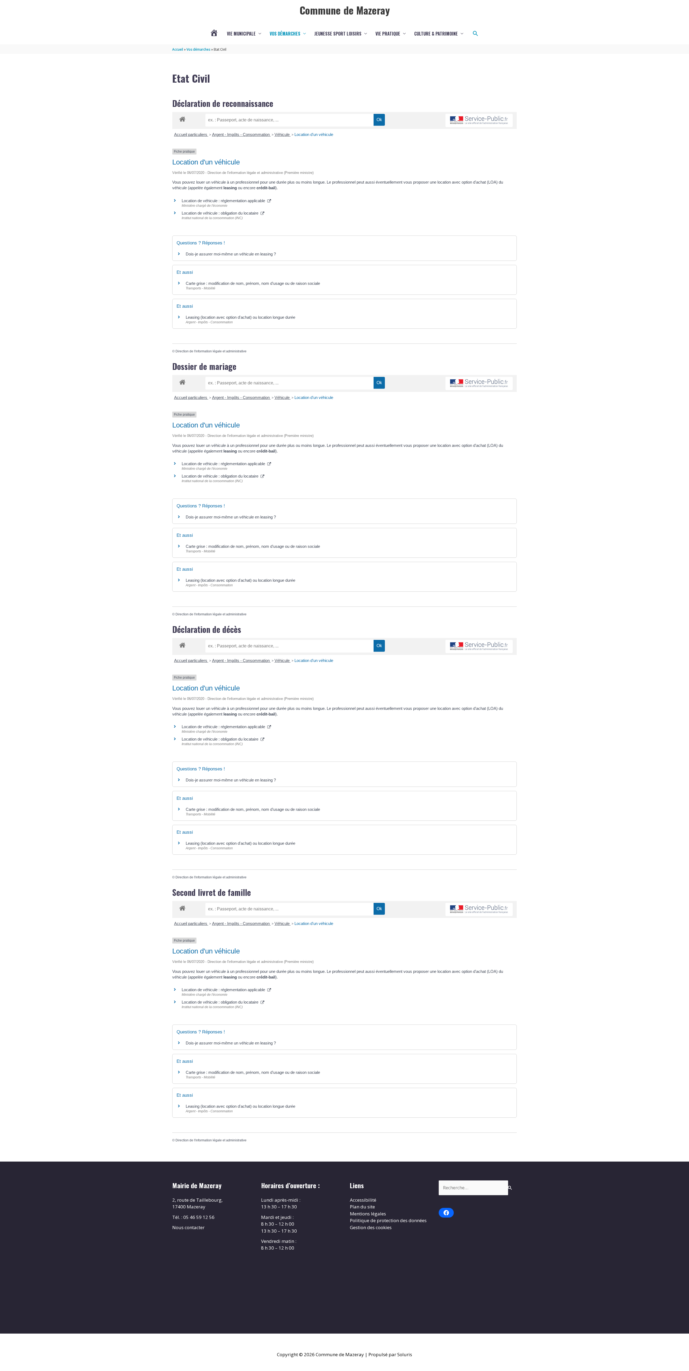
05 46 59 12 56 (199, 1217)
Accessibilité (363, 1200)
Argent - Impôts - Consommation (241, 134)
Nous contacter (188, 1227)
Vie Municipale (241, 33)
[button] (475, 33)
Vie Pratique (387, 33)
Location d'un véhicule (313, 134)
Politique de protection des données (388, 1220)
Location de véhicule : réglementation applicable (224, 200)
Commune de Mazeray (345, 9)
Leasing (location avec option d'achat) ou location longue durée (240, 317)
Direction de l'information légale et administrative (211, 351)
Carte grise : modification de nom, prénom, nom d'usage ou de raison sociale (253, 283)
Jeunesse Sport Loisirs (337, 33)
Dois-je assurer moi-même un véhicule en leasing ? (231, 254)
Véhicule (283, 134)
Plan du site (362, 1207)
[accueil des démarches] (182, 118)
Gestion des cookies (371, 1227)
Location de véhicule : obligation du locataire (221, 213)
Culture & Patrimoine (436, 33)
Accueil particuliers (191, 134)
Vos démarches (285, 33)
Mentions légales (368, 1214)
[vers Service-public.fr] (479, 120)
